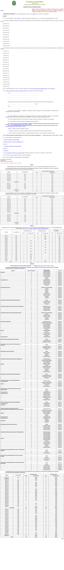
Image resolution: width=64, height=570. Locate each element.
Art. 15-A (9, 128)
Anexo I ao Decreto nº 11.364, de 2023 (12, 139)
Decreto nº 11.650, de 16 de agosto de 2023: (13, 146)
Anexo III (6, 150)
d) (8, 101)
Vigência (2, 10)
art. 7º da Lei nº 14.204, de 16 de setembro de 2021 (37, 88)
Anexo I (19, 18)
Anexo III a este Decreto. (36, 135)
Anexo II (53, 88)
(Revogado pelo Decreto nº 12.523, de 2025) (19, 124)
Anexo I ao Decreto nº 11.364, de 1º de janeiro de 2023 (16, 90)
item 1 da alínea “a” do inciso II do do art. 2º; (13, 141)
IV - (8, 110)
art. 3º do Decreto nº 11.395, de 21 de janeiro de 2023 (14, 152)
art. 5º (5, 148)
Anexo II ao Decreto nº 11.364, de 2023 (14, 135)
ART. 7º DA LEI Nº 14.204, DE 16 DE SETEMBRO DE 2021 (37, 228)
